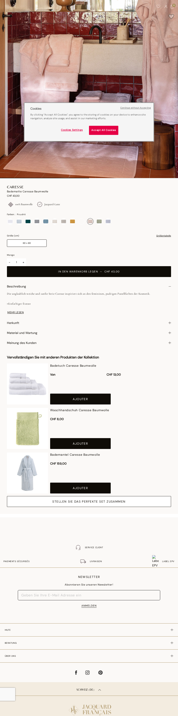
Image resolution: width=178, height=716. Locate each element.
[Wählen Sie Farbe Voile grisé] (108, 221)
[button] (166, 6)
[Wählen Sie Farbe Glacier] (46, 221)
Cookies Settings (72, 130)
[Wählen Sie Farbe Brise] (19, 221)
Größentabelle (163, 236)
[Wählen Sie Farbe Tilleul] (99, 221)
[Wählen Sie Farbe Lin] (63, 221)
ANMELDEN (89, 605)
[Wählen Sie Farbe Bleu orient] (81, 221)
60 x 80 (27, 243)
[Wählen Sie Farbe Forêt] (28, 221)
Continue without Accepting (135, 107)
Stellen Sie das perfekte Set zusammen (88, 501)
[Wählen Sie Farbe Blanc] (10, 221)
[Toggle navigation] (7, 6)
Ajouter (80, 399)
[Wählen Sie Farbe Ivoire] (54, 221)
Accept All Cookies (103, 130)
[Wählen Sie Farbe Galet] (37, 221)
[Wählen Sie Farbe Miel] (72, 221)
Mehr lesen (15, 312)
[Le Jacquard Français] (89, 707)
